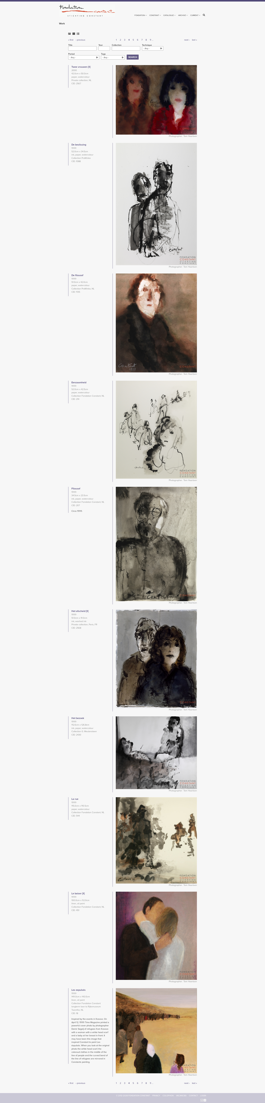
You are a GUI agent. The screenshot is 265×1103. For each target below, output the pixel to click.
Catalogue (168, 15)
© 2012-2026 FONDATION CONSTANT (133, 1095)
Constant (154, 15)
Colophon (168, 1095)
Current (194, 15)
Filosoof (75, 488)
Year (100, 45)
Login (203, 1095)
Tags (103, 54)
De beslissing (78, 144)
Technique (147, 45)
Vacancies (181, 1095)
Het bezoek (77, 718)
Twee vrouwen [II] (80, 66)
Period (71, 54)
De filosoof (77, 275)
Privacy (156, 1095)
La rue (74, 799)
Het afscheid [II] (79, 611)
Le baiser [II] (78, 893)
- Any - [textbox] (146, 48)
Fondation (139, 15)
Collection (116, 45)
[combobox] (152, 48)
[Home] (88, 10)
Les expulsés (78, 990)
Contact (193, 1095)
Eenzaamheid (78, 382)
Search (204, 15)
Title (70, 45)
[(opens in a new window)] (202, 1100)
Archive (182, 15)
